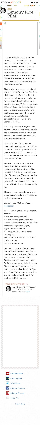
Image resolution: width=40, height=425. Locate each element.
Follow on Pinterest (17, 393)
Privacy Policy (20, 404)
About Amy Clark (16, 378)
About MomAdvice (16, 373)
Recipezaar (9, 206)
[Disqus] (20, 337)
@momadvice (15, 383)
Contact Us (14, 398)
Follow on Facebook (17, 388)
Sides (9, 9)
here (28, 291)
